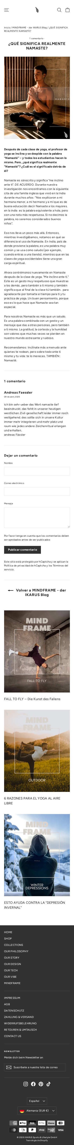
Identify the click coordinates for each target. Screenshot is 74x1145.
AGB (7, 1004)
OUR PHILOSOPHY (16, 951)
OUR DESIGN (12, 964)
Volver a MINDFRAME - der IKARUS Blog (40, 592)
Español (34, 1101)
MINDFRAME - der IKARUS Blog (29, 27)
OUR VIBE (10, 976)
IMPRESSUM (12, 997)
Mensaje (8, 503)
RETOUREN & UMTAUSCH (20, 1029)
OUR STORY (11, 957)
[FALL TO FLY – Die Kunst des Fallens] (37, 651)
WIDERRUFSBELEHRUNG (20, 1023)
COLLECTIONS (13, 944)
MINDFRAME (12, 983)
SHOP (8, 938)
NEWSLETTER (12, 1051)
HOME (8, 932)
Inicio (7, 27)
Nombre (8, 463)
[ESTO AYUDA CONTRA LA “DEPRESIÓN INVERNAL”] (37, 855)
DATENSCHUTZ (14, 1010)
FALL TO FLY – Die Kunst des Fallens (32, 699)
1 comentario (36, 38)
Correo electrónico (14, 483)
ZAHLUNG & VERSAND (19, 1017)
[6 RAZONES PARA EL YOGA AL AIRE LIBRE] (37, 751)
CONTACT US (12, 1036)
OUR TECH (11, 970)
